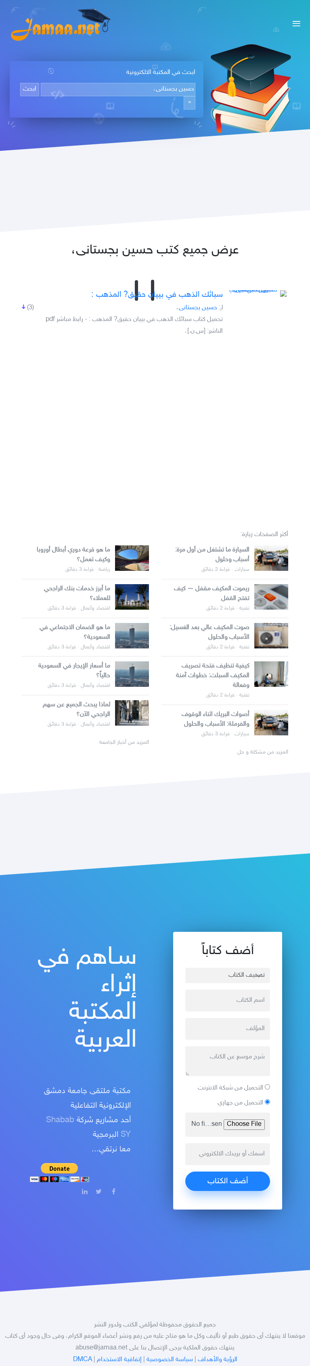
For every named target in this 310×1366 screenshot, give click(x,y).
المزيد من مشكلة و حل (262, 752)
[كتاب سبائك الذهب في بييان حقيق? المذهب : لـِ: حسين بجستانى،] (256, 293)
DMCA (82, 1360)
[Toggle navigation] (294, 24)
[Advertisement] (155, 430)
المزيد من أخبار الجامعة (124, 742)
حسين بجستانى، (196, 308)
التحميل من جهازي (241, 1103)
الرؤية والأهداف (217, 1360)
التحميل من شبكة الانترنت (231, 1088)
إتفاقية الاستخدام (119, 1360)
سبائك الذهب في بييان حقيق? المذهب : (157, 295)
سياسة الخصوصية (170, 1360)
